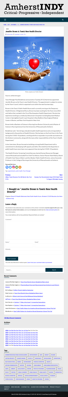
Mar (15, 330)
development (47, 358)
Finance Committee (39, 361)
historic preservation (11, 365)
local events (21, 368)
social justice (44, 375)
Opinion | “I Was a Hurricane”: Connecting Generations (29, 302)
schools (20, 375)
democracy (38, 358)
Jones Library (37, 365)
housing (29, 365)
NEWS (7, 29)
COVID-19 (30, 358)
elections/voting (10, 361)
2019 (6, 345)
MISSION (7, 387)
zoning (47, 379)
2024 (6, 334)
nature (29, 368)
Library (13, 368)
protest (13, 372)
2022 (6, 339)
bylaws (53, 354)
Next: (48, 177)
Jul (24, 330)
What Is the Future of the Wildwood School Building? (28, 296)
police (59, 368)
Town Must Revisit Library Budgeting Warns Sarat (35, 282)
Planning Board (50, 368)
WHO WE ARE (15, 387)
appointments (11, 171)
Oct (32, 332)
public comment (22, 372)
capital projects (9, 358)
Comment (8, 219)
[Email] (16, 167)
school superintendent (31, 375)
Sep (29, 332)
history (22, 365)
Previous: (18, 177)
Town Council (9, 379)
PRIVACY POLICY (55, 387)
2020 (6, 343)
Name (7, 242)
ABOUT (6, 389)
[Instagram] (13, 167)
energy (19, 361)
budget (47, 354)
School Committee (10, 375)
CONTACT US (25, 387)
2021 (6, 341)
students (52, 375)
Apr (17, 330)
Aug (27, 330)
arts (41, 354)
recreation (58, 372)
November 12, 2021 (19, 34)
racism (51, 372)
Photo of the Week (39, 368)
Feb (12, 330)
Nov (34, 332)
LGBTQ (7, 368)
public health (19, 171)
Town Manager (27, 171)
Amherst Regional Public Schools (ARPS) (16, 354)
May (20, 330)
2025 (6, 332)
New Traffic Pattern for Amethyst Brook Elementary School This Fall (36, 308)
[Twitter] (10, 167)
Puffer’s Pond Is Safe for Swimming (23, 290)
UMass (28, 379)
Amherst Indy (10, 34)
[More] (19, 167)
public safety (43, 372)
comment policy (52, 210)
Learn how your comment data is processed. (39, 262)
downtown (57, 358)
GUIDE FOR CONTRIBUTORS (39, 387)
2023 (6, 337)
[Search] (63, 19)
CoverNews (45, 394)
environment (27, 361)
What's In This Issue (37, 379)
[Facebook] (7, 167)
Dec (37, 332)
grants (49, 361)
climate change (21, 358)
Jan (10, 330)
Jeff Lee (7, 299)
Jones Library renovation (51, 365)
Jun (22, 330)
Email (37, 242)
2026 (6, 330)
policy (7, 372)
